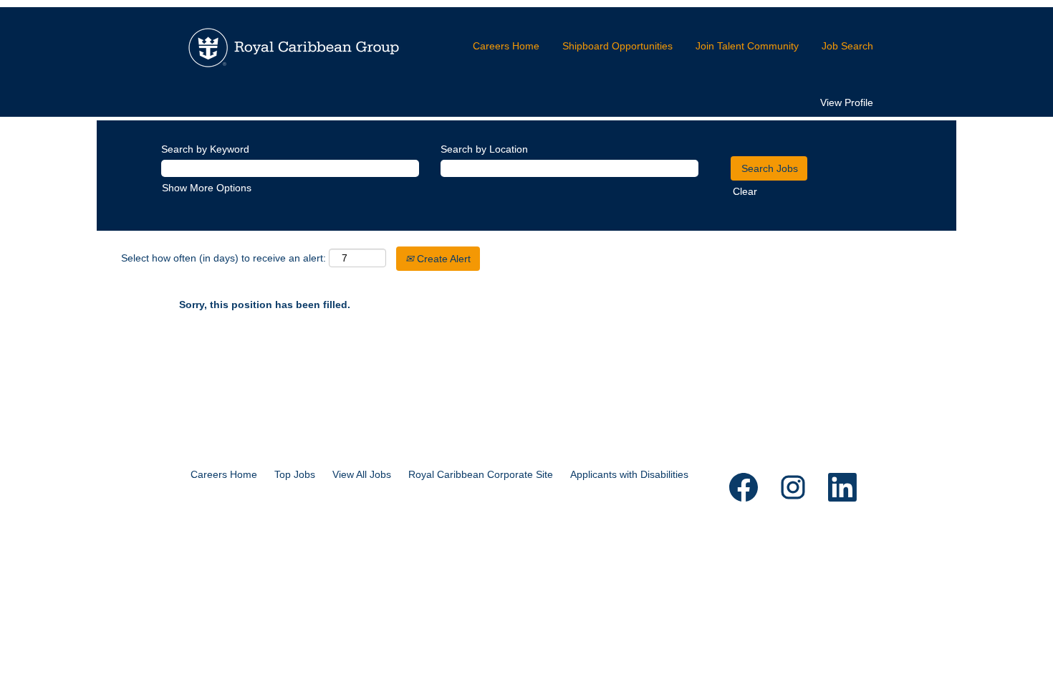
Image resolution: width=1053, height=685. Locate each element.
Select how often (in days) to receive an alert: (223, 258)
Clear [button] (745, 191)
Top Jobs (294, 474)
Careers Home (506, 46)
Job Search (847, 46)
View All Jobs (361, 474)
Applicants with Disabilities (629, 474)
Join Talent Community (747, 46)
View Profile (846, 102)
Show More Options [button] (206, 187)
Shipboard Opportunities (617, 46)
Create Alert (442, 258)
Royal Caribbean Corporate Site (480, 474)
